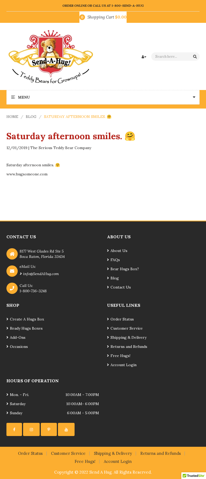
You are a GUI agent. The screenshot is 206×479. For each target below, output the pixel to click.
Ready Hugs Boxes (26, 328)
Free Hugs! (120, 355)
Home (12, 116)
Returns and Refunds (129, 346)
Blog (31, 116)
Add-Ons (17, 337)
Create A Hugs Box (27, 319)
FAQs (115, 259)
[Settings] (14, 429)
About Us (119, 250)
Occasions (19, 346)
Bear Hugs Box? (125, 268)
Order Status (122, 319)
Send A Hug (100, 472)
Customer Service (127, 328)
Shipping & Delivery (128, 337)
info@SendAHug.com (41, 273)
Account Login (124, 364)
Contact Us (121, 287)
